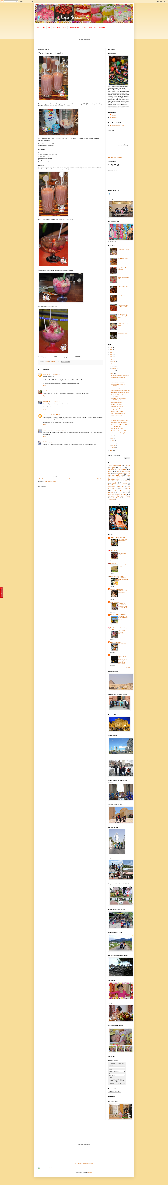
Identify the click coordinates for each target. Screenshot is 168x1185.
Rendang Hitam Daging (116, 404)
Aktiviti (127, 465)
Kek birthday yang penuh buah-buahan (120, 392)
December (113, 361)
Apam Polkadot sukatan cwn (123, 277)
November (114, 363)
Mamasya (114, 115)
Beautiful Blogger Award (117, 411)
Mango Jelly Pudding (116, 409)
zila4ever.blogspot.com (115, 642)
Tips (125, 498)
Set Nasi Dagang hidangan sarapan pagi (120, 390)
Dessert (84, 27)
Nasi (49, 27)
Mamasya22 (114, 117)
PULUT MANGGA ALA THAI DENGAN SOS (123, 579)
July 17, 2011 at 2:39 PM (54, 374)
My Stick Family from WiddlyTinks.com (84, 1163)
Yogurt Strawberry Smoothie (118, 413)
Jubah (128, 475)
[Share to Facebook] (67, 362)
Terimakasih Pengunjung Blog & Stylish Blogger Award (118, 399)
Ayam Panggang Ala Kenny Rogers (119, 420)
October (113, 366)
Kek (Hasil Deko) (119, 477)
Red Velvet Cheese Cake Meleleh (123, 324)
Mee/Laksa (121, 486)
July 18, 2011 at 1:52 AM (54, 442)
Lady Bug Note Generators (115, 157)
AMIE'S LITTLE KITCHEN (117, 538)
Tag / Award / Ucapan (123, 496)
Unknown (45, 374)
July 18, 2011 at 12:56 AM (60, 430)
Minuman (44, 364)
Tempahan (115, 498)
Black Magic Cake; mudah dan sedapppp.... (118, 384)
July (112, 373)
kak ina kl (45, 401)
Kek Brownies (56, 27)
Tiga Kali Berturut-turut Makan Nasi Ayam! (122, 540)
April (112, 440)
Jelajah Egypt (92, 27)
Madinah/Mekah (111, 484)
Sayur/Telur (123, 494)
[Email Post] (58, 361)
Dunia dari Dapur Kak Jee (117, 576)
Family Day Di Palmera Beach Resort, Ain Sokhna (120, 395)
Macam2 (125, 483)
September (114, 368)
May (112, 438)
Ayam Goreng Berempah (123, 295)
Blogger (90, 1172)
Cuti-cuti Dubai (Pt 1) (116, 418)
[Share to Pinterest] (69, 362)
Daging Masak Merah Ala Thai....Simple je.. (123, 305)
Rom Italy (120, 492)
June (112, 435)
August (113, 371)
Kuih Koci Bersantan (122, 333)
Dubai (118, 471)
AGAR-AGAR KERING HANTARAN (121, 632)
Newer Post (41, 479)
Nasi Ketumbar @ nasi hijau (117, 382)
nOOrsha (45, 391)
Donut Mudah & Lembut (123, 249)
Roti (126, 492)
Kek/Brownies (113, 479)
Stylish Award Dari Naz (116, 379)
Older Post (99, 479)
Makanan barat (111, 486)
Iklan (115, 473)
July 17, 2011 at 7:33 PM (54, 415)
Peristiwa (110, 492)
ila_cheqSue (113, 563)
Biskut (122, 468)
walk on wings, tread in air (117, 655)
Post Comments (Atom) (50, 481)
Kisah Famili (102, 27)
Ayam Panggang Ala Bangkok (118, 377)
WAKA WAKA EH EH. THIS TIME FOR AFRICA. (123, 618)
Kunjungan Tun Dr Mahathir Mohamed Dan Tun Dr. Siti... (120, 425)
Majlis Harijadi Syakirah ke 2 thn (118, 430)
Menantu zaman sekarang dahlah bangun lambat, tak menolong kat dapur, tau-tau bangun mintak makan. (123, 660)
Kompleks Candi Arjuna (122, 565)
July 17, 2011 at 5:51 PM (54, 401)
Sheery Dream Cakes (48, 430)
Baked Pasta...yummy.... (116, 402)
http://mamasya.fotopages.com (117, 125)
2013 (111, 354)
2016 (111, 347)
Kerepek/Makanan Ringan (114, 481)
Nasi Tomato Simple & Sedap (123, 259)
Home (38, 27)
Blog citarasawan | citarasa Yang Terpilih (118, 628)
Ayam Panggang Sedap (123, 286)
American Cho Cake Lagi (117, 406)
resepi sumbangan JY (115, 602)
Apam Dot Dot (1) (115, 388)
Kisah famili (126, 481)
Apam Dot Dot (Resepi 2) (117, 428)
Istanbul (120, 473)
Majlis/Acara (123, 484)
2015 (111, 349)
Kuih (43, 27)
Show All (128, 667)
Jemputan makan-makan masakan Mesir (120, 375)
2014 (111, 352)
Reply (44, 385)
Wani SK (45, 442)
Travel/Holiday (111, 499)
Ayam (64, 27)
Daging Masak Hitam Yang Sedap (123, 268)
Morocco (122, 488)
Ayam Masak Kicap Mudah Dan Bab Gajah (122, 553)
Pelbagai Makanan (119, 491)
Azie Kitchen (113, 550)
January (113, 447)
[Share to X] (65, 362)
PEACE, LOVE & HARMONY (118, 615)
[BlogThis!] (63, 362)
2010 (111, 450)
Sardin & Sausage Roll (116, 415)
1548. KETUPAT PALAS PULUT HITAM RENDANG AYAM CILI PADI (122, 606)
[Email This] (62, 362)
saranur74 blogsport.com (116, 589)
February (113, 445)
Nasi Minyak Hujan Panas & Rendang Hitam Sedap (123, 316)
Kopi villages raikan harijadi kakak (122, 591)
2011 (111, 359)
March (113, 443)
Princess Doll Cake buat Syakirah (119, 433)
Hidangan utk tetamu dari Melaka (118, 422)
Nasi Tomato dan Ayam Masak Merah (122, 644)
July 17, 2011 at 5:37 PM (54, 391)
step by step (111, 496)
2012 (111, 357)
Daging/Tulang (122, 469)
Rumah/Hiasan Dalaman (113, 494)
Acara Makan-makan (74, 27)
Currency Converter (117, 1063)
